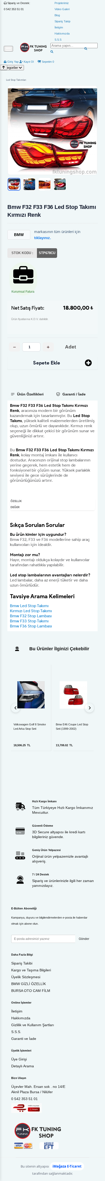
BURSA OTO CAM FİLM (30, 991)
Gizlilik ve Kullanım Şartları (32, 1025)
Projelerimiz (62, 3)
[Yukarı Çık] (3, 67)
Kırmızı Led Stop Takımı (31, 610)
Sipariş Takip (62, 21)
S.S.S (58, 39)
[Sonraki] (89, 707)
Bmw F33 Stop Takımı (29, 621)
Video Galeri (62, 9)
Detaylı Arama (22, 1066)
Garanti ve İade (23, 1039)
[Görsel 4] (60, 184)
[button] (52, 130)
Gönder (84, 939)
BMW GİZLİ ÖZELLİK (28, 984)
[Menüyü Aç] (8, 49)
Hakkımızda (62, 33)
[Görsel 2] (29, 184)
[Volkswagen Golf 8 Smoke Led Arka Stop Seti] (31, 694)
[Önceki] (15, 707)
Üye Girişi (19, 1059)
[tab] (29, 394)
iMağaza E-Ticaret (67, 1166)
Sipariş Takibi (21, 963)
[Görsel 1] (14, 184)
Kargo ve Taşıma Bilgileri (31, 970)
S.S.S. (16, 1032)
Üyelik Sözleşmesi (25, 977)
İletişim (59, 27)
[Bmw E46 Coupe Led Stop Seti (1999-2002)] (73, 695)
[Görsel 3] (44, 184)
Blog (57, 15)
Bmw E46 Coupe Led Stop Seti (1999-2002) (72, 726)
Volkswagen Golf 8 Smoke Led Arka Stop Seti (30, 726)
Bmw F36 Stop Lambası (31, 626)
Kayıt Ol (28, 61)
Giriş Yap (13, 61)
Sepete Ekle (46, 363)
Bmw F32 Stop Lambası (31, 615)
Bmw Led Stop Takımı (29, 605)
